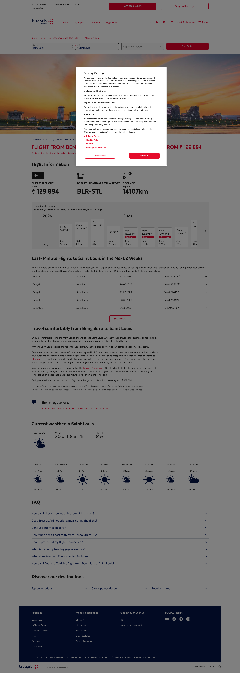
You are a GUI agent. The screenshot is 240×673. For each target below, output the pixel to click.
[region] (121, 116)
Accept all (144, 155)
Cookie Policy (92, 140)
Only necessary (100, 155)
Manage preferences (96, 147)
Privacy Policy (93, 136)
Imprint (89, 144)
